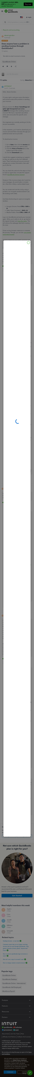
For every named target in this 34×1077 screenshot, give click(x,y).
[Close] (28, 242)
